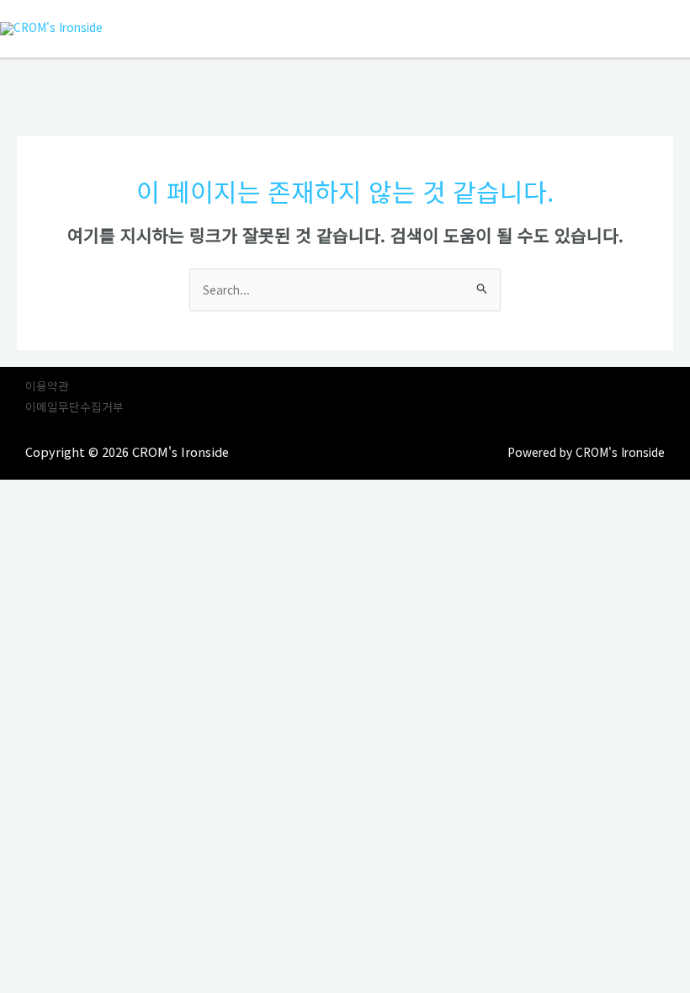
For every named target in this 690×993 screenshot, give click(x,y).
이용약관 (47, 385)
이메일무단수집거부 (74, 406)
